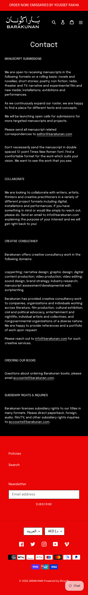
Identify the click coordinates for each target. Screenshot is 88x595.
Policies (15, 453)
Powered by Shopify (56, 581)
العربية (31, 531)
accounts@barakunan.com (33, 378)
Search (14, 465)
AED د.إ (53, 531)
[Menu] (80, 22)
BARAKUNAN (36, 581)
